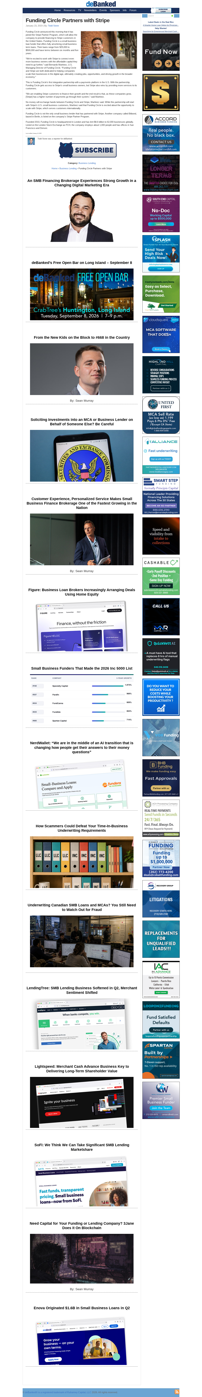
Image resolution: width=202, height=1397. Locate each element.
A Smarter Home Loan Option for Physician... (161, 25)
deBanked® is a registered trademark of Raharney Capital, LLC (58, 1392)
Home (57, 10)
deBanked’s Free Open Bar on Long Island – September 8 (82, 263)
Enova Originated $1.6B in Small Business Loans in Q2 (82, 1308)
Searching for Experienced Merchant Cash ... (161, 31)
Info (125, 10)
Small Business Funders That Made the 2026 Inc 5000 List (81, 668)
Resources (69, 10)
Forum (133, 10)
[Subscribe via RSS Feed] (177, 1391)
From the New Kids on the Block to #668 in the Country (82, 337)
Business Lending (87, 163)
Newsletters (90, 10)
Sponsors (115, 10)
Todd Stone (53, 25)
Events (103, 10)
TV (79, 10)
